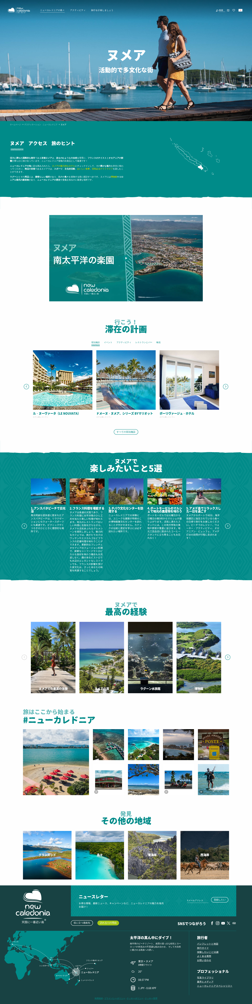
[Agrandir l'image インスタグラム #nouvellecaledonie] (143, 744)
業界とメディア (205, 982)
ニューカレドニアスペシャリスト (214, 986)
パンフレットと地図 (207, 944)
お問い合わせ (204, 960)
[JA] (240, 10)
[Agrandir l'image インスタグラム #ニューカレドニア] (213, 744)
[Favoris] (234, 10)
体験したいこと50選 (208, 952)
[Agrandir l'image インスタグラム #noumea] (178, 744)
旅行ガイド (203, 948)
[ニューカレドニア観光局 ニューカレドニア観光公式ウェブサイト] (19, 10)
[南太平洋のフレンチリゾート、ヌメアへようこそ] (126, 258)
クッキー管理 (151, 998)
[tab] (17, 145)
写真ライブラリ (205, 978)
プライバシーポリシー (114, 998)
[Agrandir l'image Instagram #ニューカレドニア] (56, 762)
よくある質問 (204, 956)
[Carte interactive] (228, 10)
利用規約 (99, 998)
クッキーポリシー (135, 998)
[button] (221, 10)
